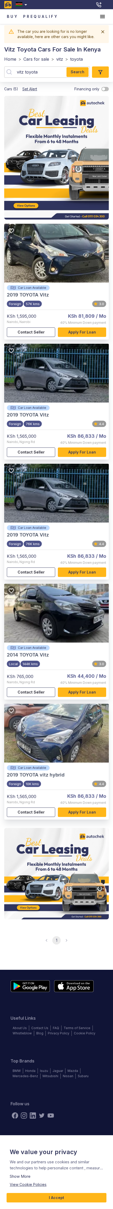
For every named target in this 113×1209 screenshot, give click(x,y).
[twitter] (41, 1115)
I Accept (56, 1197)
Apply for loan (82, 332)
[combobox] (22, 4)
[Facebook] (15, 1115)
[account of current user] (102, 16)
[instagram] (23, 1115)
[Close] (103, 32)
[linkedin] (32, 1115)
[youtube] (50, 1115)
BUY (12, 16)
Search (77, 72)
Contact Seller (31, 332)
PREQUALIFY (40, 16)
